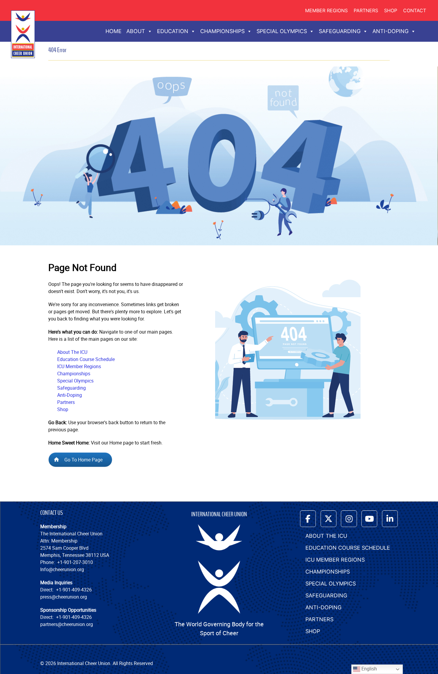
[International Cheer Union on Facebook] (308, 518)
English (368, 668)
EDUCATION (172, 31)
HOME (113, 31)
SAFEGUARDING (340, 31)
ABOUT (135, 31)
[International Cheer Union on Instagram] (349, 518)
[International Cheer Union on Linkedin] (390, 518)
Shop (390, 10)
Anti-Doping (69, 395)
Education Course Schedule (86, 359)
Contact (414, 10)
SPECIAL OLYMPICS (282, 31)
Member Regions (326, 10)
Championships (73, 373)
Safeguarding (71, 388)
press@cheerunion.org (63, 597)
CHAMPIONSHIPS (222, 31)
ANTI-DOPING (390, 31)
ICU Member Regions (79, 366)
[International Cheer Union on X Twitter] (328, 518)
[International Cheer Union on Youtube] (369, 518)
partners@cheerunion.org (66, 624)
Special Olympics (75, 380)
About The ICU (72, 352)
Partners (366, 10)
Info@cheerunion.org (62, 569)
